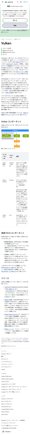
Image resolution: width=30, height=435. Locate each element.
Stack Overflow (5, 412)
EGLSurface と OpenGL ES (9, 271)
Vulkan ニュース (8, 329)
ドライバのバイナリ (6, 367)
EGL (8, 102)
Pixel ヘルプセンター (6, 401)
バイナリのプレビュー (6, 361)
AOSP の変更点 (21, 30)
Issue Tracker (4, 414)
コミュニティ (15, 420)
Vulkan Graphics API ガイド (12, 314)
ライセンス (5, 423)
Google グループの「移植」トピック (10, 392)
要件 (2, 356)
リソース (10, 115)
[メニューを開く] (2, 2)
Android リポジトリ (6, 354)
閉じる (15, 20)
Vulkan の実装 (9, 92)
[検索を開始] (18, 2)
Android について (5, 420)
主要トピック (17, 39)
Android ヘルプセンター (7, 399)
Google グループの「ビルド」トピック (11, 389)
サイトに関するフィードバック (10, 425)
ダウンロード (4, 359)
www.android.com (6, 406)
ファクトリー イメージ (7, 364)
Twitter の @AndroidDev (7, 379)
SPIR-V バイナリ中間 (22, 72)
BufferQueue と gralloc (7, 267)
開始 (15, 25)
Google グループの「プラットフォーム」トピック (14, 386)
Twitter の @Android (6, 376)
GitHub (3, 369)
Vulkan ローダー (13, 289)
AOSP (2, 39)
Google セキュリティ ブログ (8, 384)
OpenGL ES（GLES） (12, 64)
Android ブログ (5, 381)
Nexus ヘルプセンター (6, 404)
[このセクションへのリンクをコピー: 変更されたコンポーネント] (26, 233)
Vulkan (17, 62)
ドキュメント (9, 39)
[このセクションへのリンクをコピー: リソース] (10, 278)
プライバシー (12, 423)
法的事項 (22, 420)
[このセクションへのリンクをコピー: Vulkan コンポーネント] (22, 122)
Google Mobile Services (7, 409)
